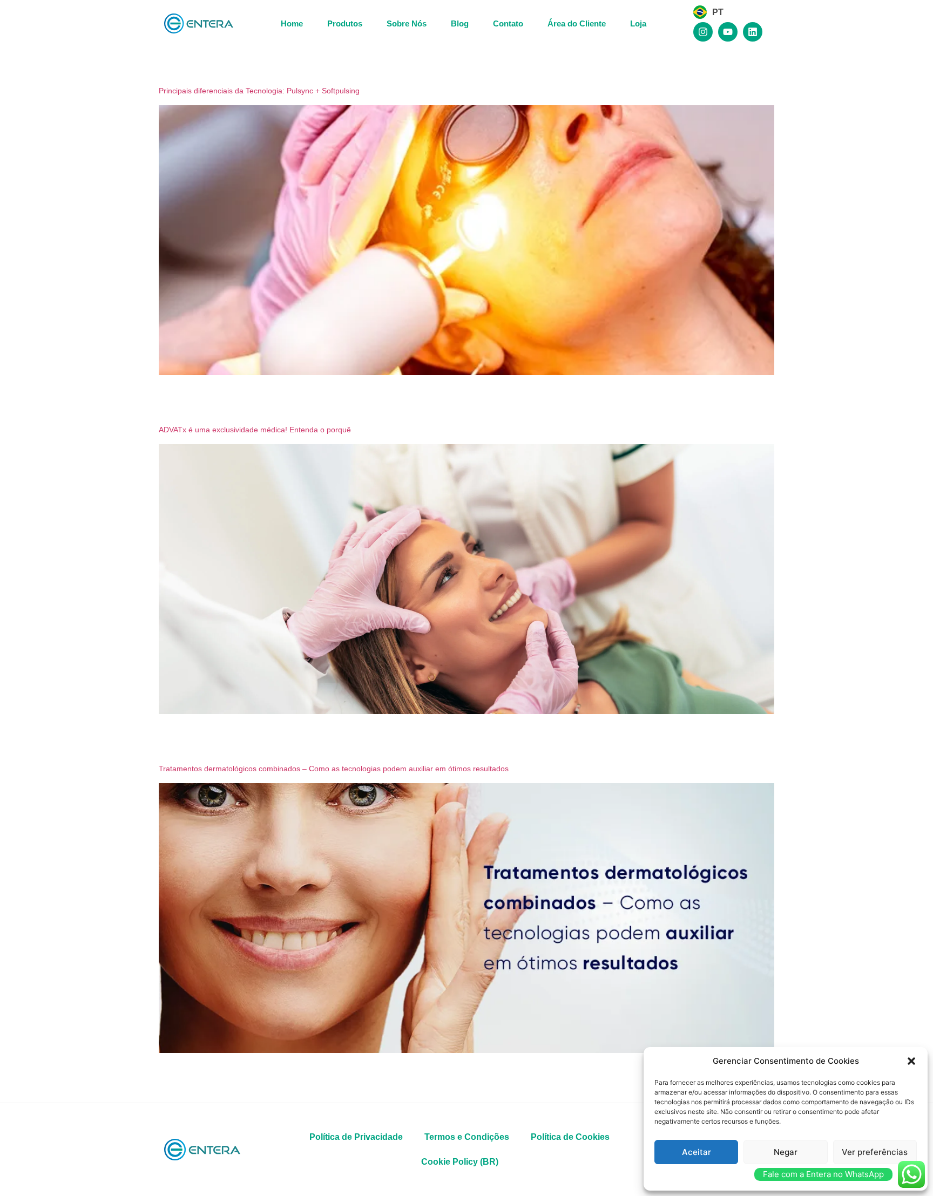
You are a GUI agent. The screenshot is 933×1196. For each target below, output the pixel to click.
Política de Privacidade (356, 1136)
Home (292, 23)
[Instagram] (703, 32)
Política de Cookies (570, 1136)
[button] (911, 1061)
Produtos (344, 23)
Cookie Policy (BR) (459, 1161)
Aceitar (696, 1152)
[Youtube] (728, 32)
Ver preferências (875, 1152)
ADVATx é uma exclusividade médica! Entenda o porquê (255, 429)
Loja (638, 23)
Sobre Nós (407, 23)
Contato (508, 23)
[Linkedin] (752, 32)
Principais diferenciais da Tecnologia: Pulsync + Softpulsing (259, 90)
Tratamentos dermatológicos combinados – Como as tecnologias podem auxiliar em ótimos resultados (334, 768)
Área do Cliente (576, 23)
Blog (460, 23)
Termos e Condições (466, 1136)
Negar (785, 1152)
